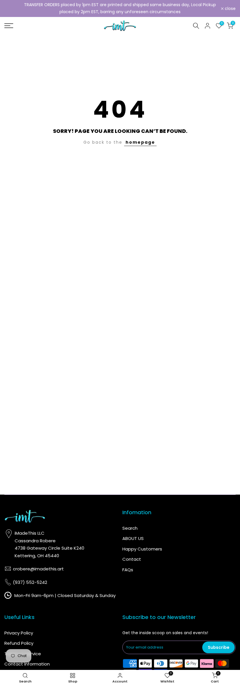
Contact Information (27, 664)
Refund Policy (18, 643)
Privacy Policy (18, 633)
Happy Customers (142, 549)
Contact (131, 559)
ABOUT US (133, 538)
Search (130, 528)
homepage (140, 142)
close (13, 8)
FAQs (127, 570)
